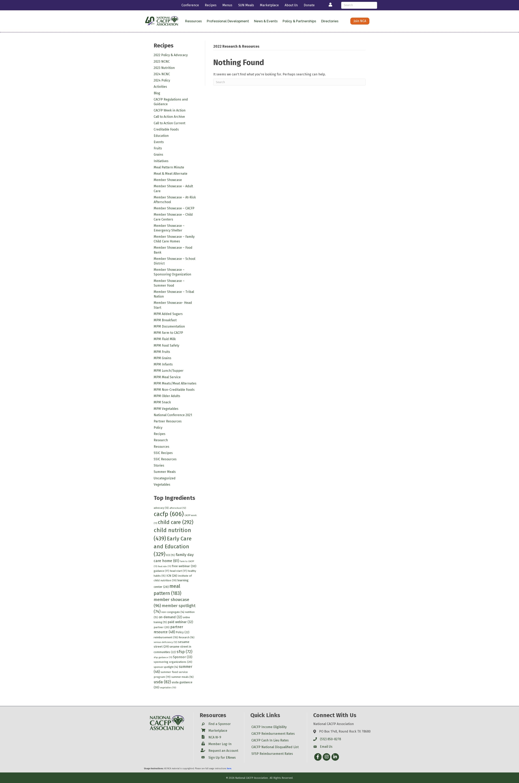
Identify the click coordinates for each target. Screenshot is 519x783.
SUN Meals (246, 5)
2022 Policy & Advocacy (171, 55)
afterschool (177, 508)
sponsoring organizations (173, 662)
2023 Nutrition (164, 68)
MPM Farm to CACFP (168, 333)
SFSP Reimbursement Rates (272, 754)
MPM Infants (163, 364)
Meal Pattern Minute (169, 167)
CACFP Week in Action (170, 110)
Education (161, 136)
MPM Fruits (162, 352)
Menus (227, 5)
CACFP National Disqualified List (275, 747)
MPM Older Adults (167, 396)
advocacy (161, 508)
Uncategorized (165, 478)
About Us (291, 5)
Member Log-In (220, 744)
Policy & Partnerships (299, 21)
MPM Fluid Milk (165, 339)
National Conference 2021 (173, 415)
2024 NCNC (162, 74)
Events (159, 142)
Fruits (158, 148)
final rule (164, 566)
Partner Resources (168, 421)
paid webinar (180, 622)
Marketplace (269, 5)
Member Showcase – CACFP (174, 208)
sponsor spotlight (166, 667)
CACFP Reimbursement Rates (273, 734)
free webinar (184, 566)
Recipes (211, 5)
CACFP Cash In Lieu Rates (270, 740)
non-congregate (172, 612)
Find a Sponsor (219, 724)
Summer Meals (165, 472)
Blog (157, 93)
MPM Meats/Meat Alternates (175, 383)
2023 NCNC (162, 61)
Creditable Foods (166, 129)
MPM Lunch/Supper (168, 371)
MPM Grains (162, 358)
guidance (161, 570)
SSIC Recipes (163, 453)
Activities (160, 87)
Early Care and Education (173, 546)
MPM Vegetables (166, 409)
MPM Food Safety (166, 345)
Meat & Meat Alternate (170, 174)
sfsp (184, 651)
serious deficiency (165, 642)
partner (161, 627)
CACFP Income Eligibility (269, 727)
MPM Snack (162, 402)
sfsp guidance (163, 657)
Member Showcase (168, 180)
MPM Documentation (169, 326)
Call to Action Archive (169, 117)
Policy (158, 428)
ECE (170, 555)
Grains (158, 154)
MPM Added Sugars (168, 314)
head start (178, 570)
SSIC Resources (165, 459)
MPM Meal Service (167, 377)
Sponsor (182, 657)
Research (161, 440)
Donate (309, 5)
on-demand (170, 617)
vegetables (168, 687)
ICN (171, 575)
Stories (159, 465)
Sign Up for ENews (222, 757)
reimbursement (166, 637)
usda (162, 681)
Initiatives (161, 161)
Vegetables (162, 484)
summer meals (182, 676)
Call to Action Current (169, 123)
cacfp (169, 514)
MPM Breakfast (165, 320)
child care (175, 522)
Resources (161, 447)
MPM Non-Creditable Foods (174, 390)
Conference (190, 5)
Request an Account (223, 751)
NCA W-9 (214, 737)
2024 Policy (162, 80)
